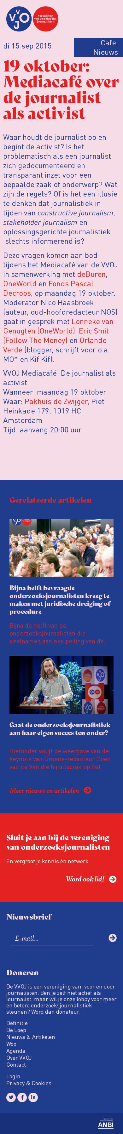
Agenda (16, 1050)
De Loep (16, 1029)
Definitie (17, 1022)
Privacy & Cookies (28, 1083)
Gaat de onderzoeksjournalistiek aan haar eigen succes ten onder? (59, 728)
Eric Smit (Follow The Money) (56, 335)
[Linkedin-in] (33, 1097)
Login (13, 1076)
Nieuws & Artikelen (30, 1036)
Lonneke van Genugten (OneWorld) (58, 325)
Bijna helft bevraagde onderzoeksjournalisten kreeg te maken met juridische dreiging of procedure (59, 599)
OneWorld (20, 283)
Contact (16, 1064)
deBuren (91, 274)
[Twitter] (11, 1097)
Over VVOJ (19, 1057)
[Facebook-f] (22, 1097)
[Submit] (112, 938)
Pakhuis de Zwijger (56, 401)
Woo (11, 1043)
